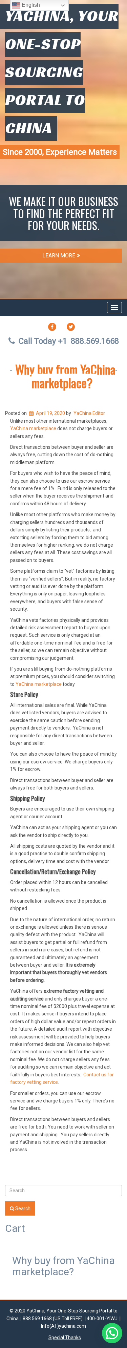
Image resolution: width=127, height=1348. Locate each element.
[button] (112, 1333)
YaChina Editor (89, 413)
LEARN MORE (58, 255)
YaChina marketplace (33, 428)
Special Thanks (64, 1337)
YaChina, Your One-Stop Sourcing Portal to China (62, 72)
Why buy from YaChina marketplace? (65, 376)
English (30, 5)
